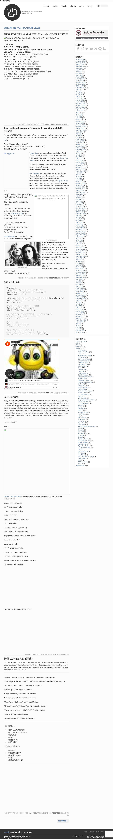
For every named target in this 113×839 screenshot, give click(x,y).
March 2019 (79, 160)
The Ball (80, 449)
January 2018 (80, 185)
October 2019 (80, 148)
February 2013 (80, 290)
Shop (90, 6)
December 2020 (80, 125)
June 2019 (79, 155)
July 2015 (79, 238)
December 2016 (80, 208)
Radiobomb (81, 424)
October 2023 (80, 64)
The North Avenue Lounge (86, 456)
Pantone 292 (82, 419)
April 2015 (79, 244)
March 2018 (79, 181)
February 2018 (80, 183)
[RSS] (104, 50)
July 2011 (78, 323)
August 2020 (79, 132)
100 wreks (81, 350)
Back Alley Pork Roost (84, 355)
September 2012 (81, 299)
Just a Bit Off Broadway (85, 391)
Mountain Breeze (83, 412)
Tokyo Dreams (82, 458)
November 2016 (80, 210)
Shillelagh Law (82, 433)
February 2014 (80, 268)
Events (78, 343)
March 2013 (79, 288)
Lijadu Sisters (63, 181)
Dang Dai (81, 371)
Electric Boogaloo (83, 375)
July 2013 (79, 281)
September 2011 (81, 320)
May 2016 (79, 221)
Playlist (89, 38)
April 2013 (79, 286)
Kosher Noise (82, 393)
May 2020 (79, 137)
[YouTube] (91, 50)
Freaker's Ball (82, 378)
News (77, 345)
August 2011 (79, 322)
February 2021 (80, 121)
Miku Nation (81, 409)
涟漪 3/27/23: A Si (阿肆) (18, 659)
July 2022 (79, 91)
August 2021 (79, 111)
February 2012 (80, 311)
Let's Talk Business (83, 394)
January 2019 (80, 164)
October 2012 (80, 297)
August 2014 (79, 258)
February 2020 (80, 141)
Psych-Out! (81, 423)
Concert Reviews (81, 341)
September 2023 (81, 66)
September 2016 (81, 213)
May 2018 (79, 178)
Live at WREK (82, 398)
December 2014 (80, 251)
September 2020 (81, 130)
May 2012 (79, 306)
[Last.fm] (95, 50)
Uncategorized (51, 278)
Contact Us (93, 832)
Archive (104, 38)
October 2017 (80, 190)
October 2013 (80, 275)
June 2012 (79, 304)
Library (99, 38)
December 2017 (80, 187)
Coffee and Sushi (83, 362)
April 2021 (79, 118)
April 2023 (79, 75)
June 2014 (79, 261)
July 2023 (79, 70)
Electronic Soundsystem (94, 32)
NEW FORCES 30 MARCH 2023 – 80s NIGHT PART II (36, 34)
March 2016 (79, 224)
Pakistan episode (16, 213)
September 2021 (81, 109)
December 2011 (80, 315)
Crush (80, 368)
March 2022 (79, 98)
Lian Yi (32, 813)
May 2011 (79, 327)
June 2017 (79, 197)
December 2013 (80, 272)
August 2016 (79, 215)
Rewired (80, 428)
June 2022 (79, 93)
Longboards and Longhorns (86, 400)
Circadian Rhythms (83, 361)
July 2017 (79, 196)
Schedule (83, 38)
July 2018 (79, 174)
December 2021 (80, 103)
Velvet (54, 654)
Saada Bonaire (9, 236)
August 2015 (79, 236)
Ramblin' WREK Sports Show (86, 426)
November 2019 (80, 146)
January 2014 (80, 270)
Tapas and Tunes (83, 444)
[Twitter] (87, 50)
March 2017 (79, 203)
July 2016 (79, 217)
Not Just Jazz (82, 417)
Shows (73, 6)
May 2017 (79, 199)
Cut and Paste (82, 369)
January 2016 (80, 228)
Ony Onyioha (34, 173)
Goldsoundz (81, 385)
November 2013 (80, 274)
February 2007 (80, 330)
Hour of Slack (82, 389)
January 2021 (80, 123)
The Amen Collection (84, 448)
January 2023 (80, 80)
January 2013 (80, 291)
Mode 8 (80, 410)
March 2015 (79, 245)
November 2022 (80, 84)
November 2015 (80, 231)
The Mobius (81, 455)
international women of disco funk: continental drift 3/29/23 (33, 129)
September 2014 (81, 256)
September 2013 (81, 277)
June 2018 (79, 176)
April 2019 (79, 158)
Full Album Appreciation (85, 382)
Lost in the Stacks (83, 403)
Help (85, 832)
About (55, 6)
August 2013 (79, 279)
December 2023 (80, 61)
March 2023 (79, 77)
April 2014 (79, 265)
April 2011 (79, 329)
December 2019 (80, 144)
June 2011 (79, 325)
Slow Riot (81, 435)
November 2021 (80, 105)
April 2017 (79, 201)
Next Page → (63, 821)
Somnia (80, 437)
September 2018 (81, 171)
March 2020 (79, 139)
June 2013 (79, 283)
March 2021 (79, 119)
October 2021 (80, 107)
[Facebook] (78, 50)
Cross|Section (82, 366)
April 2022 (79, 96)
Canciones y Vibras (84, 359)
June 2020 (79, 135)
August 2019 (79, 151)
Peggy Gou (33, 153)
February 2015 (80, 247)
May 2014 (79, 263)
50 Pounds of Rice (83, 352)
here (5, 140)
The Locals (81, 453)
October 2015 (80, 233)
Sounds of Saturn (83, 439)
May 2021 (79, 116)
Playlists (53, 124)
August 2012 (79, 300)
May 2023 (79, 73)
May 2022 (79, 95)
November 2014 (80, 252)
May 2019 (79, 157)
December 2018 (80, 166)
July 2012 (79, 302)
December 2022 (80, 82)
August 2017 (79, 194)
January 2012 (80, 313)
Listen (46, 6)
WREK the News (83, 462)
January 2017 (80, 206)
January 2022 (80, 102)
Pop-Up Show (82, 421)
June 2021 (79, 114)
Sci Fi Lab (81, 432)
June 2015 (79, 240)
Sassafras (81, 430)
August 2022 (79, 89)
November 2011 (80, 316)
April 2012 (79, 307)
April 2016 (79, 222)
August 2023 (79, 68)
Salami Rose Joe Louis (12, 496)
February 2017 (80, 205)
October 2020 (80, 128)
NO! (79, 416)
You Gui (80, 464)
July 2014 (79, 260)
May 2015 (79, 242)
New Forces (44, 124)
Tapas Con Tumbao (84, 446)
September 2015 (81, 235)
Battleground (82, 357)
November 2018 (80, 167)
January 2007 (80, 332)
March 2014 (79, 267)
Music (64, 6)
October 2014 (80, 254)
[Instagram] (82, 50)
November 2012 (80, 295)
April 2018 (79, 180)
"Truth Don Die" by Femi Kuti (93, 34)
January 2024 (80, 59)
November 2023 (80, 63)
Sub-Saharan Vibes (84, 440)
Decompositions (83, 373)
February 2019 (80, 162)
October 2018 (80, 169)
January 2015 (80, 249)
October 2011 (80, 318)
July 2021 (79, 112)
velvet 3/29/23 (11, 397)
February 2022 (80, 100)
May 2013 (79, 284)
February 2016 (80, 226)
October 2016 (80, 212)
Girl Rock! (81, 384)
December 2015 (80, 229)
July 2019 (79, 153)
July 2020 (79, 134)
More (81, 6)
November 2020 (80, 126)
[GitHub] (100, 50)
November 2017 (80, 189)
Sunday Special (82, 442)
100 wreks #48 (12, 282)
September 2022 (81, 87)
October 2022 (80, 86)
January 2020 (80, 142)
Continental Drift (83, 364)
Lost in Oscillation (83, 401)
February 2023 (80, 79)
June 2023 (79, 72)
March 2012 (79, 309)
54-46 (79, 354)
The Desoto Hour (83, 451)
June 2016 (79, 219)
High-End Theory (83, 387)
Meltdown (81, 405)
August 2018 (79, 173)
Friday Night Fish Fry (84, 380)
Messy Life (81, 407)
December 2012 (80, 293)
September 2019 (81, 150)
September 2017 (81, 192)
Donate (101, 832)
